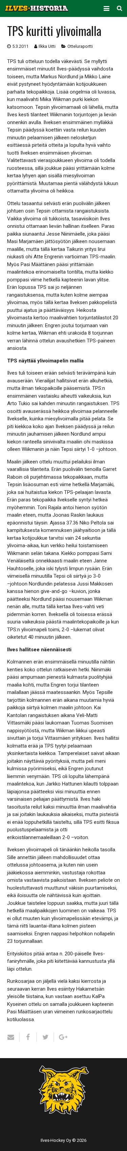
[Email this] (13, 1037)
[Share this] (28, 1037)
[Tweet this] (45, 1037)
